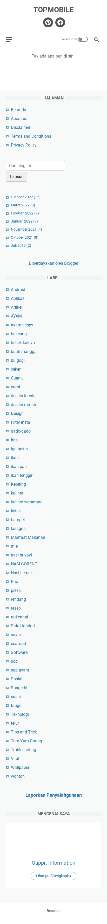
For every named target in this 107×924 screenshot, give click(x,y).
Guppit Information (53, 863)
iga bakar (19, 448)
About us (19, 118)
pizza (16, 590)
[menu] (12, 39)
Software (19, 652)
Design (17, 413)
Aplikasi (18, 298)
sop (14, 661)
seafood (18, 643)
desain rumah (23, 404)
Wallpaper (20, 767)
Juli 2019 (21, 245)
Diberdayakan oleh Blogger (53, 263)
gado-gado (21, 431)
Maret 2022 (23, 205)
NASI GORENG (24, 563)
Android (18, 289)
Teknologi (20, 714)
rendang (18, 599)
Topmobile (54, 9)
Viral (15, 758)
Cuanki (17, 378)
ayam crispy (22, 324)
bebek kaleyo (23, 342)
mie (14, 546)
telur (15, 723)
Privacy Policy (24, 145)
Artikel (16, 307)
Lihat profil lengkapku (53, 876)
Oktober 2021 (24, 237)
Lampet (18, 519)
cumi (15, 386)
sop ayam (20, 670)
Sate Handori (23, 625)
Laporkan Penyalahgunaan (53, 795)
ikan (15, 457)
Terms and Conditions (31, 136)
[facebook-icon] (59, 22)
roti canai (19, 617)
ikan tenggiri (22, 475)
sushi (16, 696)
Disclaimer (20, 127)
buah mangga (24, 351)
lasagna (18, 528)
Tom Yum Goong (26, 740)
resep (16, 608)
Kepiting (18, 484)
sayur (16, 634)
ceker (16, 369)
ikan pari (19, 466)
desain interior (24, 395)
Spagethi (19, 687)
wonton (18, 776)
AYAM (16, 316)
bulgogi (18, 360)
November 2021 (26, 229)
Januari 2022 (24, 221)
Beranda (18, 109)
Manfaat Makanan (28, 537)
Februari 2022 (25, 213)
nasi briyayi (21, 555)
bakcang (19, 333)
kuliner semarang (27, 501)
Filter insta (20, 422)
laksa (16, 510)
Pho (14, 581)
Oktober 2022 (26, 197)
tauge (16, 705)
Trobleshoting (23, 749)
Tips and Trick (24, 732)
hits (14, 440)
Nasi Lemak (22, 572)
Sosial (16, 678)
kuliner (17, 493)
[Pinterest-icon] (47, 22)
